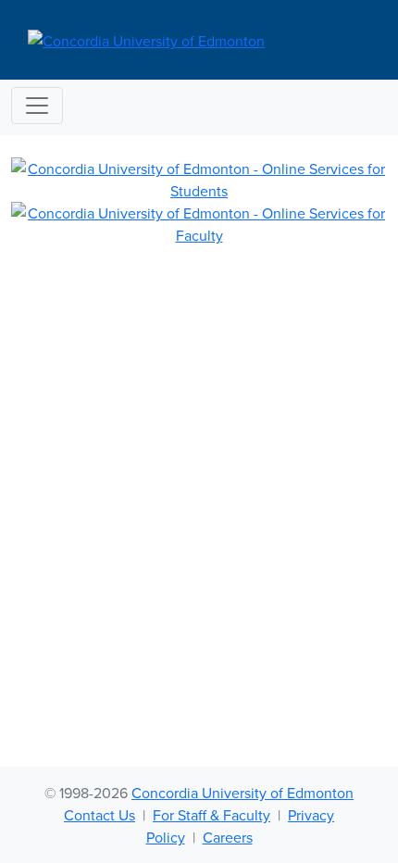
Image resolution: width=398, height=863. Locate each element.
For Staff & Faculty (211, 815)
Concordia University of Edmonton (242, 792)
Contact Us (99, 815)
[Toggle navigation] (37, 105)
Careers (228, 837)
